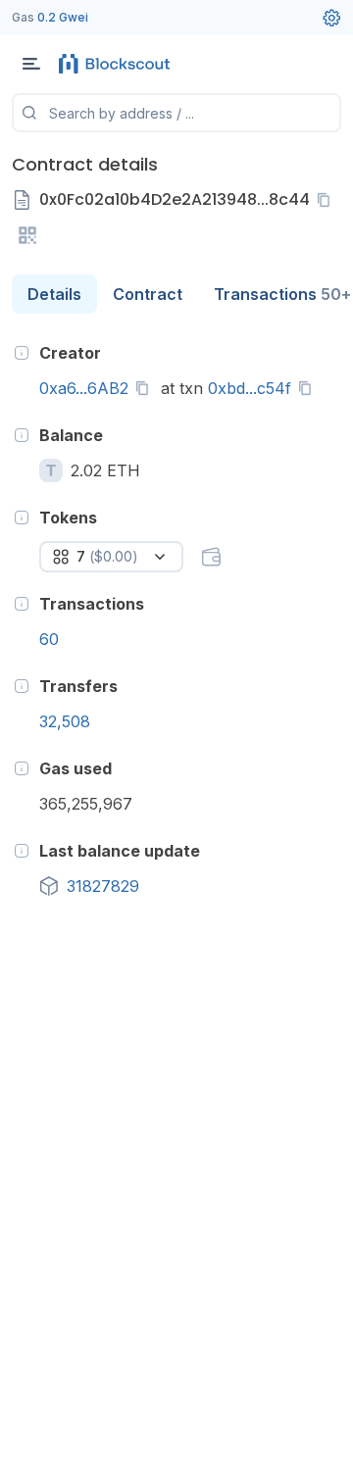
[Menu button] (31, 63)
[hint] (21, 353)
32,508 (64, 721)
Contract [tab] (147, 294)
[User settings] (331, 17)
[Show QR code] (27, 235)
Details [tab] (54, 294)
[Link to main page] (117, 63)
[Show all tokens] (211, 556)
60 (49, 639)
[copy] (327, 200)
